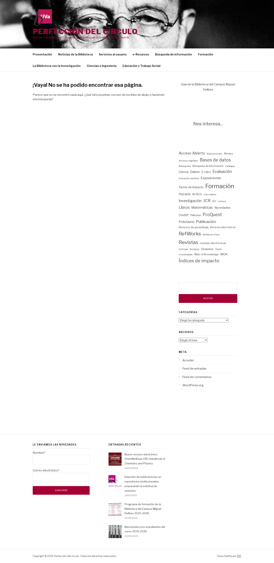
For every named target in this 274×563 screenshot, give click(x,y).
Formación (205, 54)
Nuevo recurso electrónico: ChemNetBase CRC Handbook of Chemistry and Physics (145, 459)
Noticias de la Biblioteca (75, 54)
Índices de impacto (199, 261)
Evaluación (222, 171)
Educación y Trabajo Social (141, 65)
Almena (228, 153)
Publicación (206, 221)
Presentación (42, 54)
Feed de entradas (194, 368)
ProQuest (212, 214)
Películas (195, 215)
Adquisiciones (214, 153)
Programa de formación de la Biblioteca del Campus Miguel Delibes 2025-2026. (143, 509)
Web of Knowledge (206, 254)
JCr (214, 201)
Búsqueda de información (173, 54)
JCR (207, 200)
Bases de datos (215, 159)
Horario (185, 194)
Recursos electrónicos (222, 227)
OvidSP (184, 215)
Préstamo (186, 222)
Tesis (218, 249)
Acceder (188, 360)
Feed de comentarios (196, 377)
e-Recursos (141, 54)
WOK (224, 254)
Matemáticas (202, 207)
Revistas (188, 242)
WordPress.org (193, 385)
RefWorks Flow (211, 234)
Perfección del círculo (85, 31)
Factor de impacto (191, 187)
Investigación (190, 200)
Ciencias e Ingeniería (102, 65)
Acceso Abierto (192, 153)
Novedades (222, 207)
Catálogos (230, 166)
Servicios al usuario (113, 54)
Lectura (222, 201)
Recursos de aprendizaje (193, 227)
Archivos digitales (188, 160)
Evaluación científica (189, 178)
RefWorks (190, 234)
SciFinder (183, 249)
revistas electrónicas (213, 243)
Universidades (186, 254)
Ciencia (184, 172)
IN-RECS (197, 194)
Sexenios (207, 249)
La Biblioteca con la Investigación (57, 65)
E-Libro (206, 172)
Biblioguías (185, 166)
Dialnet (195, 172)
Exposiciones (211, 178)
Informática (210, 194)
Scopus (194, 249)
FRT (239, 556)
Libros (184, 207)
